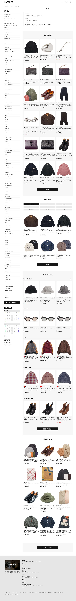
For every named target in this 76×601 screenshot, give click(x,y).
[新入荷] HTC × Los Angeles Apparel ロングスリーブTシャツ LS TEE (37, 24)
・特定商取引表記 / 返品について (58, 592)
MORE (47, 189)
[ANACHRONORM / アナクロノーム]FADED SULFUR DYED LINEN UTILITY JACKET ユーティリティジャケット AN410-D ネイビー (64, 389)
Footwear (31, 206)
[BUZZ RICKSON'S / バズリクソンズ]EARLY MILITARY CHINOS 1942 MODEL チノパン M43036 (64, 507)
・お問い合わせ (16, 594)
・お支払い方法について (33, 592)
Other (64, 209)
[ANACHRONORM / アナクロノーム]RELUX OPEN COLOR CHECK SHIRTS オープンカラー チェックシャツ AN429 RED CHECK (31, 389)
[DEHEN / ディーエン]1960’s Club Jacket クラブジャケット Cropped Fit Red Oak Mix (64, 357)
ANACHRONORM (27, 367)
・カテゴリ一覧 (18, 592)
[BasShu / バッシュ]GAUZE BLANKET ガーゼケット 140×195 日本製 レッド (31, 484)
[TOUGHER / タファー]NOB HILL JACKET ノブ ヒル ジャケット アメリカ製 (64, 255)
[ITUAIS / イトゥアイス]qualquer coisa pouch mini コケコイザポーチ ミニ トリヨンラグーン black (47, 81)
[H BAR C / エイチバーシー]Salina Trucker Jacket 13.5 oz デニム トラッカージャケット (47, 255)
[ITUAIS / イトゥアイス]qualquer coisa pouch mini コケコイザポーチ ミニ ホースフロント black (31, 81)
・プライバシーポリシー (9, 594)
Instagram (23, 580)
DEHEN (25, 337)
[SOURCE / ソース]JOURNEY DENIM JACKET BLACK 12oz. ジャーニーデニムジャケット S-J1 (64, 230)
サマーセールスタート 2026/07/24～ (31, 20)
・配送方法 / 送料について (42, 592)
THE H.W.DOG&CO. (28, 278)
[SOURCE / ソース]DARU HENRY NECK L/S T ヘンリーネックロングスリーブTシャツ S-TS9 (64, 484)
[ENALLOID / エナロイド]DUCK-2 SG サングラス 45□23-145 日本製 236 (31, 329)
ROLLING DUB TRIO (28, 398)
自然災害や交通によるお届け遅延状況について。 (34, 15)
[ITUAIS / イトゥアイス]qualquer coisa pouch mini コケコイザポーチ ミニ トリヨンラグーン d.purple (63, 81)
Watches (47, 209)
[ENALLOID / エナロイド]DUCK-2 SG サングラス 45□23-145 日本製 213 (47, 329)
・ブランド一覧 (24, 592)
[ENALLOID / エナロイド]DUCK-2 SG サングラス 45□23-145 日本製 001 (64, 329)
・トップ (13, 592)
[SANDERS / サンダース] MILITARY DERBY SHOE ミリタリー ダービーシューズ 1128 (31, 507)
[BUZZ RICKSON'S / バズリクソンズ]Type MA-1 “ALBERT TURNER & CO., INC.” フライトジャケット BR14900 (31, 531)
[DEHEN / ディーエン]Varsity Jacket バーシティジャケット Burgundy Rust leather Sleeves (47, 357)
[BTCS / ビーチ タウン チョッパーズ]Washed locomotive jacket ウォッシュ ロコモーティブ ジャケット (31, 255)
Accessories (31, 209)
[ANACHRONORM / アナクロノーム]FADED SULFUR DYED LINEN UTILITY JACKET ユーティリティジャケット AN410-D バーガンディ (47, 389)
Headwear (47, 206)
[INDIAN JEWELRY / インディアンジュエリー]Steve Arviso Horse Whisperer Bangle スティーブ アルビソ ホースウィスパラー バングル (31, 130)
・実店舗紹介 (50, 592)
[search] (19, 6)
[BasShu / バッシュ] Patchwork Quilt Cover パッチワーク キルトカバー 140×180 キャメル (47, 484)
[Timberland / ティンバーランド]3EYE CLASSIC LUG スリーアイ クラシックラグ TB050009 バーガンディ (47, 104)
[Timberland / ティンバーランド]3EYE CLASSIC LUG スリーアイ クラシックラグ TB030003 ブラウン (47, 460)
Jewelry (64, 206)
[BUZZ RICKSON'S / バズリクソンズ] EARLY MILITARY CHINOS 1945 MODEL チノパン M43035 (64, 460)
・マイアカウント (7, 592)
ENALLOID (26, 308)
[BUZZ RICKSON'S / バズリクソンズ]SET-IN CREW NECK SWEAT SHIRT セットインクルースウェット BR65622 (31, 460)
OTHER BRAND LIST (47, 429)
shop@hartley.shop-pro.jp (26, 568)
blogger (23, 582)
